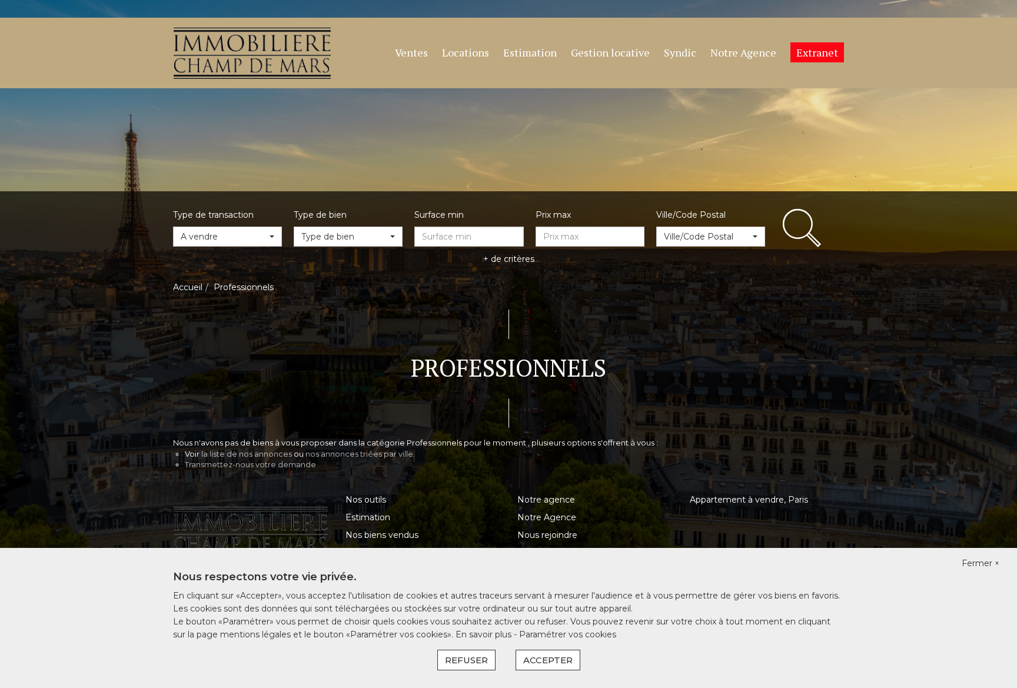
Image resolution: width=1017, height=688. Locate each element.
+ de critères (508, 259)
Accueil (187, 287)
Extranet (817, 52)
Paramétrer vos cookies (567, 634)
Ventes (411, 52)
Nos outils (365, 499)
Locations (465, 52)
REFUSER (466, 660)
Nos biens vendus (381, 535)
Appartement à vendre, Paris (749, 499)
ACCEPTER (548, 660)
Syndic (680, 52)
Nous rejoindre (547, 535)
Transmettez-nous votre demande (250, 464)
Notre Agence (743, 52)
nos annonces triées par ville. (360, 453)
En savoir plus (485, 634)
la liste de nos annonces (246, 453)
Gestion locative (610, 52)
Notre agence (546, 499)
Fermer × (980, 563)
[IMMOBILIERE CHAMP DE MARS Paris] (252, 52)
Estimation (530, 52)
